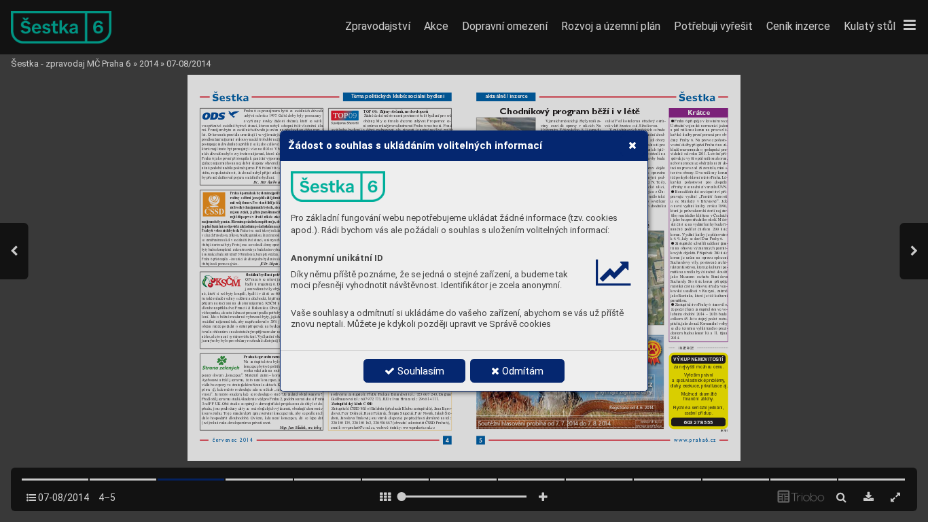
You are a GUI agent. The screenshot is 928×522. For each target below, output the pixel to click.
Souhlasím (419, 371)
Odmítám (521, 371)
